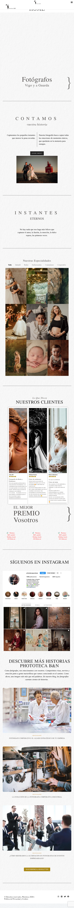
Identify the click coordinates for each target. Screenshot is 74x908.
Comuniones (49, 265)
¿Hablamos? (37, 153)
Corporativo (61, 265)
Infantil (17, 265)
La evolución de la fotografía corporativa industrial (37, 797)
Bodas (26, 265)
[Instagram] (58, 896)
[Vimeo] (61, 896)
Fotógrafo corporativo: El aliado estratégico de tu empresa (37, 738)
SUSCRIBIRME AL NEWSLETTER (37, 869)
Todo (10, 265)
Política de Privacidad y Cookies (16, 899)
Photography (37, 735)
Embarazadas (37, 265)
